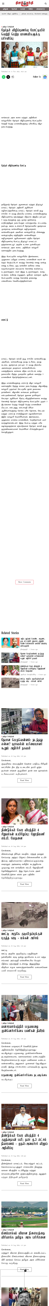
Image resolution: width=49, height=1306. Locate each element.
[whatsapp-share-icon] (3, 78)
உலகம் (23, 9)
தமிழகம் (5, 9)
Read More (24, 780)
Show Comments (24, 582)
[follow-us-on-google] (45, 77)
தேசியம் (14, 9)
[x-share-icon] (8, 78)
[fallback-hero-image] (10, 643)
